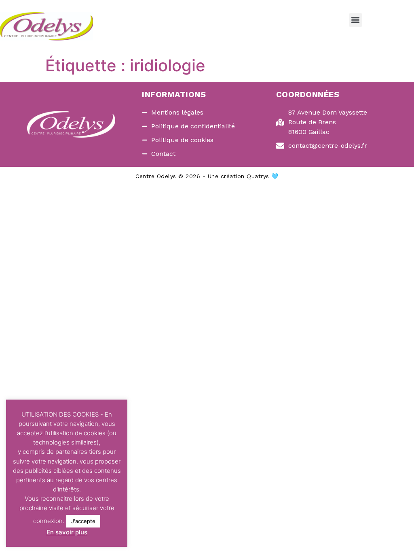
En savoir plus (66, 532)
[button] (355, 20)
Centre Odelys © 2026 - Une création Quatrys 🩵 (207, 176)
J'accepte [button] (83, 521)
